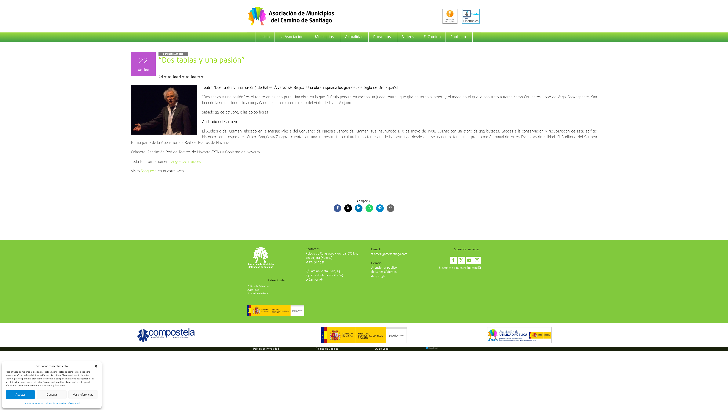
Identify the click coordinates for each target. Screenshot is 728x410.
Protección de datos (257, 294)
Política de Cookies (327, 349)
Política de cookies (33, 403)
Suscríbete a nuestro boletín (458, 268)
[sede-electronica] (471, 16)
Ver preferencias (83, 394)
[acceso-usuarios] (449, 16)
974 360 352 (316, 262)
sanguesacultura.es (185, 162)
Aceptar (20, 394)
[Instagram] (477, 260)
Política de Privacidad (258, 286)
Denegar (51, 394)
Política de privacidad (56, 403)
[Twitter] (461, 260)
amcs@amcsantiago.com (390, 254)
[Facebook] (453, 260)
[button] (96, 366)
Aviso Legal (253, 290)
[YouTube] (469, 260)
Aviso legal (74, 403)
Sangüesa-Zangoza (173, 54)
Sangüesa (149, 171)
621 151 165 (315, 280)
